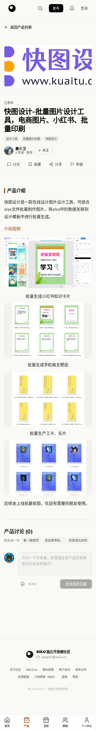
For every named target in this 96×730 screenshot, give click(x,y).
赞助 (75, 677)
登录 (84, 8)
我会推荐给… (54, 540)
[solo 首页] (12, 8)
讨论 (16, 164)
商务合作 (81, 669)
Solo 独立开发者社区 (53, 651)
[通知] (72, 8)
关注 (45, 150)
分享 (58, 164)
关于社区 (15, 669)
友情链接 (23, 677)
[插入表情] (22, 584)
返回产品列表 (21, 27)
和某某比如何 (78, 540)
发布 (56, 8)
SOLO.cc (31, 669)
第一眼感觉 (31, 540)
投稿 (64, 677)
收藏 (37, 164)
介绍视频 (12, 228)
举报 (79, 164)
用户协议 (64, 669)
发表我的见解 (76, 584)
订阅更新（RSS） (45, 677)
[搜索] (40, 8)
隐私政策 (48, 669)
